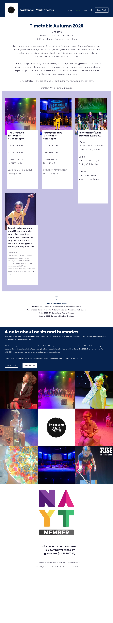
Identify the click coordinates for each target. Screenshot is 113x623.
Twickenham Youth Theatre (37, 10)
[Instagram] (91, 10)
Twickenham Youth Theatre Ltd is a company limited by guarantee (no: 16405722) (59, 550)
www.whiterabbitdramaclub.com (20, 255)
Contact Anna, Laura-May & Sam (57, 88)
